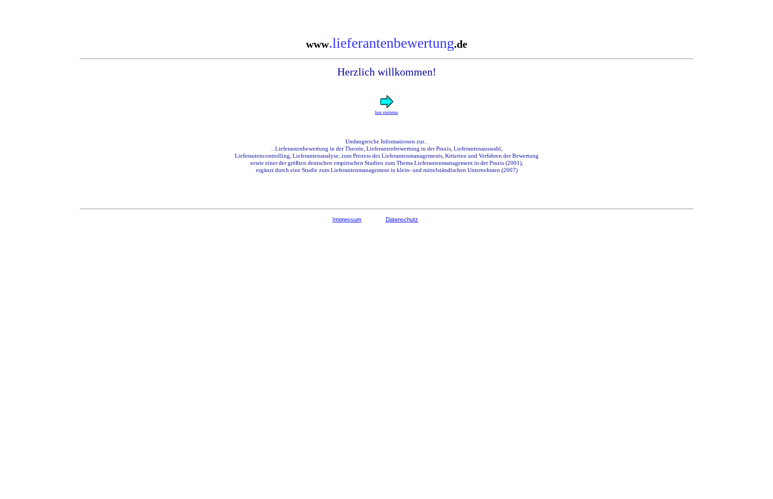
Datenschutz (402, 219)
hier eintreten (386, 112)
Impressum (346, 219)
